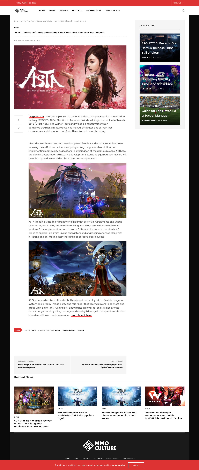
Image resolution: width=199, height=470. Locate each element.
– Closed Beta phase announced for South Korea (119, 415)
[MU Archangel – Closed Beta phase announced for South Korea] (121, 396)
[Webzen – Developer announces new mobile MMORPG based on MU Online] (165, 396)
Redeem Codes (93, 10)
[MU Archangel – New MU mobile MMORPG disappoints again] (77, 396)
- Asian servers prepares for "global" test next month (102, 366)
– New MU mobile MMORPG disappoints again (76, 415)
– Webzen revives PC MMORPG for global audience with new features (33, 423)
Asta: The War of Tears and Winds (46, 330)
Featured (77, 10)
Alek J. (145, 57)
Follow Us (177, 3)
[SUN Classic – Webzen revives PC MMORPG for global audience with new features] (34, 400)
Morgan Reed (149, 120)
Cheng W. (146, 89)
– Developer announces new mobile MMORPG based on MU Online (163, 415)
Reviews (63, 10)
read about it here (81, 315)
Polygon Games (68, 330)
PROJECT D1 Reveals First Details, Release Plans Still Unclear (159, 48)
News (52, 10)
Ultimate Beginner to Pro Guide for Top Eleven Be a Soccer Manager (159, 111)
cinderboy (18, 40)
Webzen (81, 330)
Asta (27, 330)
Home (42, 10)
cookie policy (118, 465)
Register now (36, 116)
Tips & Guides (113, 10)
